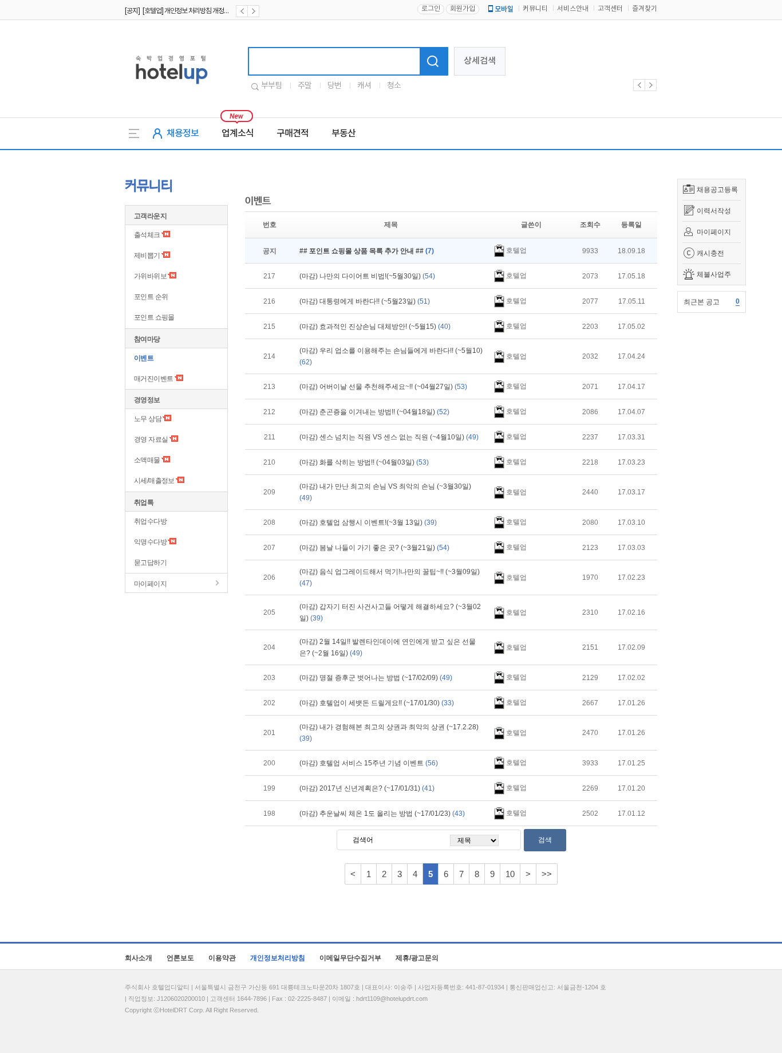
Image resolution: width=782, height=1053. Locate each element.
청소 (394, 86)
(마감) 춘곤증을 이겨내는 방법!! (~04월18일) (374, 412)
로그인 (430, 9)
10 (510, 874)
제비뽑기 (147, 256)
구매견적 (293, 133)
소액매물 (147, 460)
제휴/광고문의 (417, 958)
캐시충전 (710, 253)
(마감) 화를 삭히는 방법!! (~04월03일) (364, 462)
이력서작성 (714, 211)
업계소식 (238, 133)
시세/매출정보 (154, 481)
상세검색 (480, 61)
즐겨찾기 (644, 9)
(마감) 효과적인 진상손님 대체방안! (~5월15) (375, 327)
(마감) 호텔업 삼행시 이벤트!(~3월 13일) (368, 522)
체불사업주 (714, 274)
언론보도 (180, 958)
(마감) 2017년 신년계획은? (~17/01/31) (367, 788)
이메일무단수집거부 (350, 958)
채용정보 (183, 133)
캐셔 (364, 86)
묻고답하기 (150, 563)
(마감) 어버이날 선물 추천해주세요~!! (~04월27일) (383, 387)
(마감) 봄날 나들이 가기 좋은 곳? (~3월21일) (374, 548)
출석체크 (147, 235)
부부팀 (271, 86)
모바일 (504, 9)
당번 (334, 86)
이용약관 (222, 958)
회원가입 (462, 9)
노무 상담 (147, 419)
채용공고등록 (717, 190)
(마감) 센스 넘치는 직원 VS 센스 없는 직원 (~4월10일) (389, 437)
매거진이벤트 (153, 379)
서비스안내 (573, 9)
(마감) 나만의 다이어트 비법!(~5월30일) (367, 276)
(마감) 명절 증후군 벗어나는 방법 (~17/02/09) (375, 678)
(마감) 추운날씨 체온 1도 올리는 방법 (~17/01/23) (382, 814)
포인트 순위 (151, 297)
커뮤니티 (535, 9)
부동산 (343, 133)
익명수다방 (150, 542)
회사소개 (138, 958)
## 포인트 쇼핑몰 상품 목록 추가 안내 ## (366, 251)
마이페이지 (714, 232)
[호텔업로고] (171, 86)
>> (547, 874)
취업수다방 (150, 521)
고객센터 (610, 9)
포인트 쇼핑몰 (154, 317)
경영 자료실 (151, 439)
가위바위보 (150, 276)
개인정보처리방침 (277, 958)
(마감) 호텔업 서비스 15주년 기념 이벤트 (368, 763)
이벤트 (143, 358)
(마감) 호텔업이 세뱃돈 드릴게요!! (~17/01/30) (376, 703)
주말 (304, 86)
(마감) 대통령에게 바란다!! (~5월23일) (364, 301)
